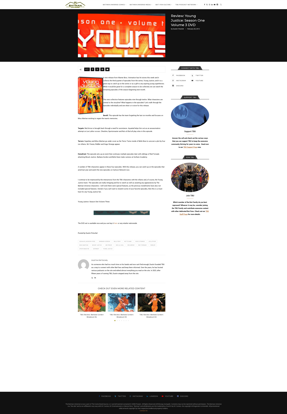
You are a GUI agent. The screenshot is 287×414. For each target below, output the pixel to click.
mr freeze (108, 245)
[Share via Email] (107, 69)
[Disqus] (121, 353)
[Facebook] (204, 4)
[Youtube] (214, 4)
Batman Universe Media (140, 4)
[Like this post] (87, 69)
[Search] (221, 4)
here (115, 223)
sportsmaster (84, 249)
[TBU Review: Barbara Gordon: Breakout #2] (151, 302)
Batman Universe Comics (114, 4)
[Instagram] (209, 4)
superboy (96, 249)
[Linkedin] (212, 4)
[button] (81, 307)
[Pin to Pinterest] (102, 69)
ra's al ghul (120, 245)
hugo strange (140, 241)
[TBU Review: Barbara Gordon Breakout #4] (92, 302)
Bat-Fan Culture (163, 4)
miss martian (83, 245)
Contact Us (143, 411)
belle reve (117, 241)
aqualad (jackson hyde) (87, 241)
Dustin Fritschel (178, 29)
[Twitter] (207, 4)
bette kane (128, 241)
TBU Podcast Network (185, 4)
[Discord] (217, 4)
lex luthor (152, 241)
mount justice (97, 245)
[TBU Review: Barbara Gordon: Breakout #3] (122, 302)
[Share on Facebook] (92, 69)
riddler (152, 245)
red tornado (142, 245)
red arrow (130, 245)
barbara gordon (104, 241)
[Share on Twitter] (97, 69)
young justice (107, 249)
